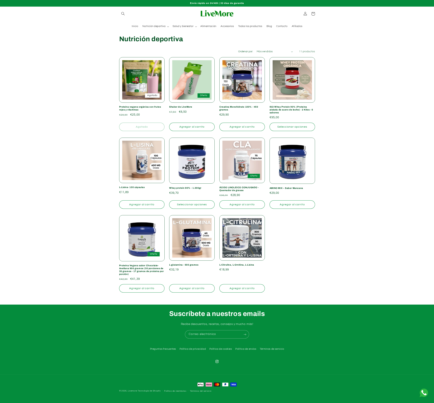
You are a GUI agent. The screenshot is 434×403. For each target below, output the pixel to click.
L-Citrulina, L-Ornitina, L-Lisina (236, 265)
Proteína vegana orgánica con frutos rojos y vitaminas (140, 108)
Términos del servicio (200, 391)
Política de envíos (245, 349)
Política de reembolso (175, 391)
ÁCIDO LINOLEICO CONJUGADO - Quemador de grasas (239, 188)
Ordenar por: (245, 51)
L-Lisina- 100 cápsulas (132, 187)
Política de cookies (220, 349)
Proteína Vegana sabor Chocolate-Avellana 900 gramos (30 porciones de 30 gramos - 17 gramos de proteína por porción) (141, 269)
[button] (123, 14)
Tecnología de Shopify (149, 391)
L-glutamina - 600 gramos (183, 265)
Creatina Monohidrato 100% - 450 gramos (238, 108)
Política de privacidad (193, 349)
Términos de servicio (272, 349)
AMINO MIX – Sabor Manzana (286, 188)
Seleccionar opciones (292, 126)
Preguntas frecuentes (163, 349)
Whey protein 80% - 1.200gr (185, 188)
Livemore (132, 391)
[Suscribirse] (245, 334)
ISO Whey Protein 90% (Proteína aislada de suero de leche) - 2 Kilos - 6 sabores (291, 110)
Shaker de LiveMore (180, 107)
